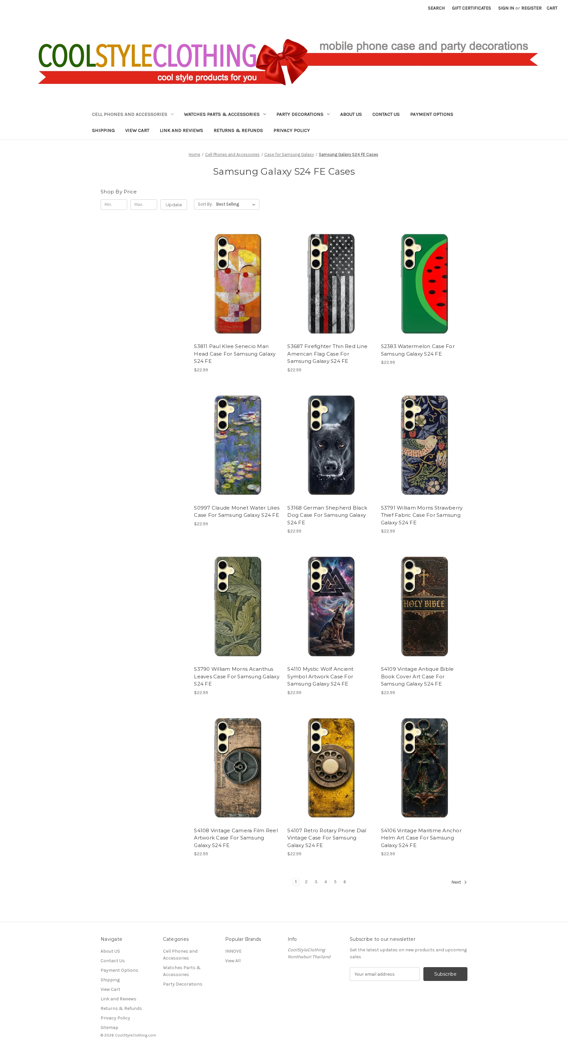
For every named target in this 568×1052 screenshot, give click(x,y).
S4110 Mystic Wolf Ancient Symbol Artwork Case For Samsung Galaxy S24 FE (320, 676)
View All (233, 961)
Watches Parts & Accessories (222, 114)
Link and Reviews (181, 130)
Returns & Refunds (238, 130)
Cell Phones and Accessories (129, 114)
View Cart (137, 130)
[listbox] (237, 204)
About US (351, 114)
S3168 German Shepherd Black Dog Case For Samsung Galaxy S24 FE (327, 515)
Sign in (506, 8)
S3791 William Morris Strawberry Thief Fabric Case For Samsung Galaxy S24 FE (422, 515)
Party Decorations (299, 114)
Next (456, 882)
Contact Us (386, 114)
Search (436, 8)
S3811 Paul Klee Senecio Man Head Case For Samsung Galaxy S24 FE (234, 353)
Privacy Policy (291, 130)
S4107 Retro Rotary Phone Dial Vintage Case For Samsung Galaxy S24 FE (326, 837)
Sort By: (205, 204)
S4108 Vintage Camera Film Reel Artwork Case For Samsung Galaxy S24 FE (236, 837)
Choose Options (237, 288)
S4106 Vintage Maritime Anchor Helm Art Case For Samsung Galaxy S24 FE (421, 837)
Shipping (103, 130)
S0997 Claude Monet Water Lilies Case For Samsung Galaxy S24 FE (236, 511)
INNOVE (233, 951)
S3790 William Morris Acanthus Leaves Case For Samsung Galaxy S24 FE (236, 676)
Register (531, 8)
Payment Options (431, 114)
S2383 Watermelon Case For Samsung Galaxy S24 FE (418, 350)
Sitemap (109, 1027)
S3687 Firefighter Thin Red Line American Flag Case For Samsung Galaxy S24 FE (327, 353)
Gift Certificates (471, 8)
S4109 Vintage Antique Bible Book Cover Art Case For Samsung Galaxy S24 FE (417, 676)
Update (174, 204)
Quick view (232, 276)
